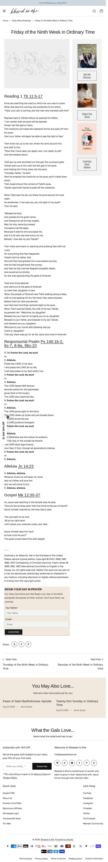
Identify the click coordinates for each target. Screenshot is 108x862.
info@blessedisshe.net (65, 754)
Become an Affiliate (12, 808)
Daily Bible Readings (21, 20)
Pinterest (87, 808)
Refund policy (26, 858)
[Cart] (101, 11)
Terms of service (58, 858)
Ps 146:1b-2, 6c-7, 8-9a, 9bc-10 (33, 343)
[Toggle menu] (4, 11)
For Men (7, 823)
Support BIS (9, 793)
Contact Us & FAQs (12, 803)
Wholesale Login (11, 813)
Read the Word (87, 115)
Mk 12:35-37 (29, 495)
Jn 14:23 (26, 466)
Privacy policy (41, 858)
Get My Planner (87, 76)
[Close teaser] (7, 417)
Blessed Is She (47, 839)
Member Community (93, 823)
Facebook (88, 798)
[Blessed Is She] (24, 11)
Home (5, 20)
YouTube (87, 793)
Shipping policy (75, 858)
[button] (3, 431)
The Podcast (89, 818)
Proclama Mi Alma (11, 818)
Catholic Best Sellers (87, 164)
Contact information (94, 858)
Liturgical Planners (50, 3)
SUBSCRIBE (13, 632)
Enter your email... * (15, 766)
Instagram (88, 803)
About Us (7, 798)
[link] (14, 644)
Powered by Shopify (64, 839)
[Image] (87, 56)
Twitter (86, 813)
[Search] (94, 11)
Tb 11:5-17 (33, 96)
